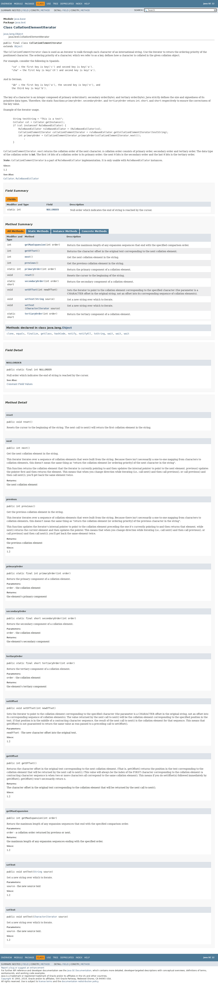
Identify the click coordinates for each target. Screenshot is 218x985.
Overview (6, 4)
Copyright (6, 979)
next (27, 256)
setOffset (31, 289)
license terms (45, 981)
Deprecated (67, 4)
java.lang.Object (13, 34)
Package (29, 4)
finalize (32, 333)
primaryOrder (33, 269)
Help (87, 4)
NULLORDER (52, 209)
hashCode (59, 333)
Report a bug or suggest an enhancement (22, 968)
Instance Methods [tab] (65, 231)
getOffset (31, 250)
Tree (55, 4)
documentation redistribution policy (80, 981)
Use (49, 4)
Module (18, 4)
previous (30, 263)
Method (45, 10)
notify (72, 333)
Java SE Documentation (79, 970)
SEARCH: (138, 10)
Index (79, 4)
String (40, 299)
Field (25, 10)
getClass (46, 333)
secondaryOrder (34, 281)
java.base (20, 19)
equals (20, 333)
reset (28, 275)
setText (29, 299)
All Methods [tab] (15, 231)
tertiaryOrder (33, 313)
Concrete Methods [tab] (94, 231)
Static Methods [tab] (38, 231)
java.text (20, 22)
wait (110, 333)
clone (10, 333)
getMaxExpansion (35, 244)
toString (99, 333)
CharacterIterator (37, 308)
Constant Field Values (20, 384)
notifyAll (85, 333)
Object (18, 46)
